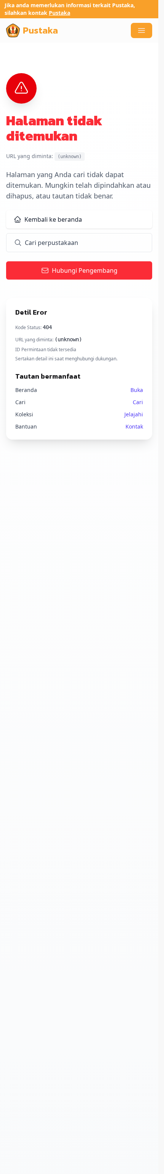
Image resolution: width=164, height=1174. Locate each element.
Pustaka (59, 12)
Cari (138, 402)
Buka (136, 389)
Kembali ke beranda (53, 219)
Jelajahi (133, 414)
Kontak (134, 426)
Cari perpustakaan (51, 242)
